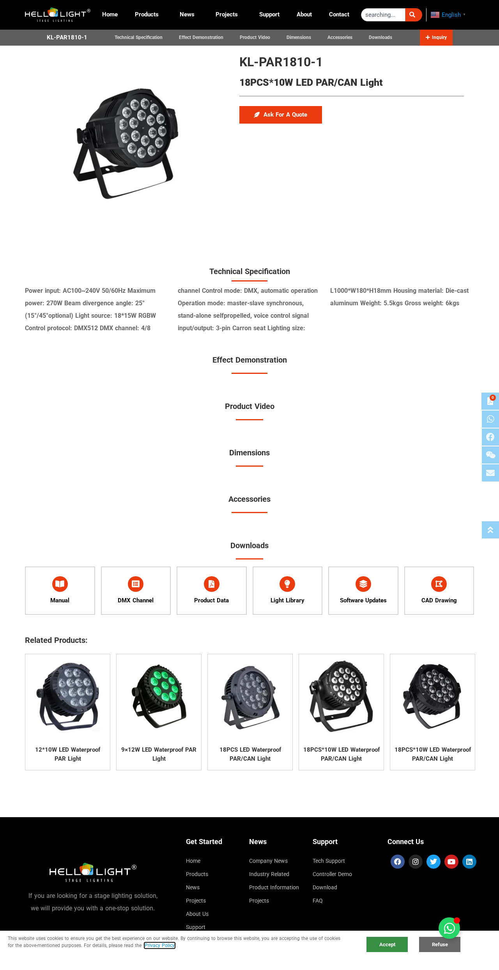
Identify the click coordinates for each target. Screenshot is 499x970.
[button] (436, 37)
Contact (339, 14)
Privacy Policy (160, 945)
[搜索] (413, 14)
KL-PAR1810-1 (67, 37)
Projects (227, 14)
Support (269, 14)
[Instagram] (416, 862)
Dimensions (299, 37)
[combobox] (383, 14)
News (187, 14)
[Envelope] (490, 472)
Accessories (339, 37)
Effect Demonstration (201, 37)
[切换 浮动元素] (449, 928)
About (304, 14)
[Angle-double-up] (490, 529)
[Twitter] (433, 862)
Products (147, 14)
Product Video (255, 37)
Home (110, 14)
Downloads (380, 37)
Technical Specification (139, 37)
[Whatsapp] (490, 419)
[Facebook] (398, 862)
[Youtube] (451, 862)
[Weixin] (490, 455)
